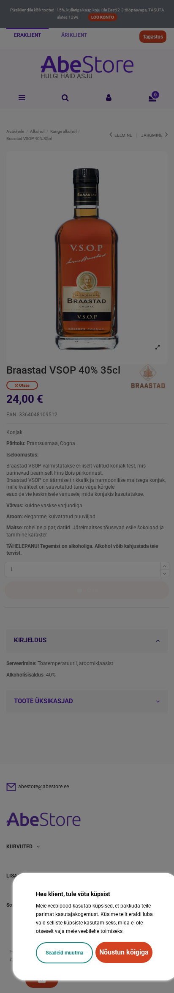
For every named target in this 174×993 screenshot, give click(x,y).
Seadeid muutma (64, 953)
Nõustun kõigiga (124, 952)
